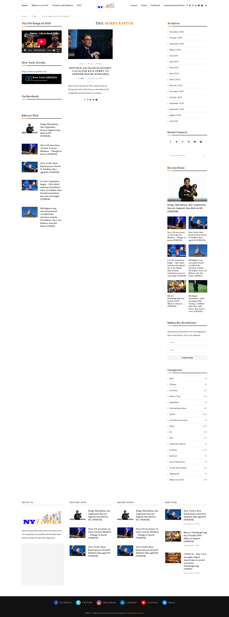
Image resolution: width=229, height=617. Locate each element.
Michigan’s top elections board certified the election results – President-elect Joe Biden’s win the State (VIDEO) (198, 268)
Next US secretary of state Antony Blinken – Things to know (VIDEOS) (176, 236)
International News (174, 5)
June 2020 (174, 61)
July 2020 (173, 55)
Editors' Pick (188, 396)
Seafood (188, 456)
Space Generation (188, 462)
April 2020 (174, 73)
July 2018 (173, 121)
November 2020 (176, 32)
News (144, 5)
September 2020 (176, 43)
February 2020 (175, 85)
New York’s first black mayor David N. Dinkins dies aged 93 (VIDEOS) (197, 236)
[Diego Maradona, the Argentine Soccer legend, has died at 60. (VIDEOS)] (187, 188)
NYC (79, 5)
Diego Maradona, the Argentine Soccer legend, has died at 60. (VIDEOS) (186, 208)
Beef (188, 378)
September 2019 (176, 103)
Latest (134, 5)
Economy (188, 390)
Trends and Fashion (62, 5)
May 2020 (174, 67)
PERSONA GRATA (188, 444)
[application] (42, 41)
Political (155, 5)
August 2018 (175, 115)
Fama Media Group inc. (135, 613)
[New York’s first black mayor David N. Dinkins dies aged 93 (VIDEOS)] (198, 222)
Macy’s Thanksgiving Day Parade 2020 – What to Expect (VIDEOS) (175, 301)
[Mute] (54, 50)
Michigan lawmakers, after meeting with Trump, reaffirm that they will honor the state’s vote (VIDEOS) (197, 304)
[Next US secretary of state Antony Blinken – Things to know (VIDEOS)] (176, 222)
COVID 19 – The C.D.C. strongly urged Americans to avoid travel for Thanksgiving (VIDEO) (195, 561)
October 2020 (175, 38)
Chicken (188, 384)
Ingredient (188, 402)
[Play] (25, 50)
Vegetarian (188, 474)
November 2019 (176, 91)
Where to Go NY (40, 5)
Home (25, 5)
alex (82, 78)
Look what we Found (188, 420)
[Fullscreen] (58, 50)
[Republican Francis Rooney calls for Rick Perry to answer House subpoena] (90, 44)
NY (188, 432)
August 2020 (175, 49)
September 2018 (176, 109)
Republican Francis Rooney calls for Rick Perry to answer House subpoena (90, 71)
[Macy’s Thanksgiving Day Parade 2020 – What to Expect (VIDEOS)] (176, 286)
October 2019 (175, 97)
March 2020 (174, 79)
